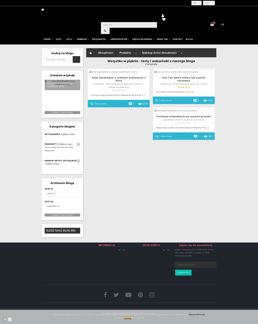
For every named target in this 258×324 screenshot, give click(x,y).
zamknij (127, 318)
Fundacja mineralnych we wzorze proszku (183, 116)
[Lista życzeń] (163, 20)
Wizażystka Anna (122, 87)
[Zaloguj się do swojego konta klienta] (162, 16)
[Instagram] (151, 296)
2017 (49, 201)
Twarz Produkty (199, 120)
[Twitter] (116, 296)
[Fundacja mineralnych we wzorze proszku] (183, 110)
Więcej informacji (197, 314)
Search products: (109, 19)
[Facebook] (105, 296)
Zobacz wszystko (62, 112)
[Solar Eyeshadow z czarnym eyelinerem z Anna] (118, 71)
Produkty (125, 52)
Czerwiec (53, 206)
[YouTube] (128, 296)
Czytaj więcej (98, 104)
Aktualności (105, 52)
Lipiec (51, 194)
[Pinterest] (140, 296)
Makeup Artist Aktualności (159, 52)
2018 (49, 189)
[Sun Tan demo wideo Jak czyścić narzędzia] (183, 71)
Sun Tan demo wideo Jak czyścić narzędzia (183, 79)
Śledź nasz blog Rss (61, 230)
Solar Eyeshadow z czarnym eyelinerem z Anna (119, 79)
